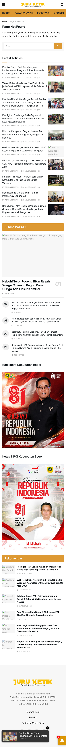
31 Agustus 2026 (29, 77)
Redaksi (33, 717)
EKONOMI (59, 13)
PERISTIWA (43, 13)
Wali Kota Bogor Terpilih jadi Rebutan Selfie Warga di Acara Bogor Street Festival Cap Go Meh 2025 (40, 582)
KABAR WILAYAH (24, 13)
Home (4, 21)
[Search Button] (58, 46)
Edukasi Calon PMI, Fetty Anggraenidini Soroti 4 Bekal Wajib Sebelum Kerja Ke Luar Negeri (39, 599)
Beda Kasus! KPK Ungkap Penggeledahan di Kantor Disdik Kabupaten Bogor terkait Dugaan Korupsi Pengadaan (24, 209)
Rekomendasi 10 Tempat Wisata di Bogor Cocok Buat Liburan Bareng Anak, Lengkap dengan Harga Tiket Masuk (37, 348)
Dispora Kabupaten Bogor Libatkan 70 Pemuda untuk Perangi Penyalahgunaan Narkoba (23, 134)
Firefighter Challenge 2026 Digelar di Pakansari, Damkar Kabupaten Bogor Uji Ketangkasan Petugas (23, 118)
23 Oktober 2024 (25, 574)
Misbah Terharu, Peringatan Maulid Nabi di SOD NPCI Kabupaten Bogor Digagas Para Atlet (24, 163)
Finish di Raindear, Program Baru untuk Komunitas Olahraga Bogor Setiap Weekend (22, 180)
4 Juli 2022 (22, 619)
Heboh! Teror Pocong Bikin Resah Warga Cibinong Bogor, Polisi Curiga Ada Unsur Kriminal (26, 285)
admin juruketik (12, 77)
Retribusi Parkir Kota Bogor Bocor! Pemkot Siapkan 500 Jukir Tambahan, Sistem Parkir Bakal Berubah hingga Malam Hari (24, 102)
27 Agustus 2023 (25, 651)
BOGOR (6, 13)
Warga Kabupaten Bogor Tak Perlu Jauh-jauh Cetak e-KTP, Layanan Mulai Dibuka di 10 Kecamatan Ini (24, 86)
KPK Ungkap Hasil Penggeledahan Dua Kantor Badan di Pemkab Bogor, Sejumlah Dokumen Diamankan (38, 628)
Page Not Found (17, 21)
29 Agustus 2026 (29, 200)
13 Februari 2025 (25, 590)
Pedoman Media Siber (33, 723)
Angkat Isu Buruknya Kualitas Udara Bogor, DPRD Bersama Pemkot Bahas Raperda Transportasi (39, 644)
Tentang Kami (33, 712)
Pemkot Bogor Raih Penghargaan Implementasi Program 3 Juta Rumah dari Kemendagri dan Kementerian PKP (23, 70)
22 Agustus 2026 (25, 606)
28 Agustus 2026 (29, 216)
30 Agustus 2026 (29, 126)
